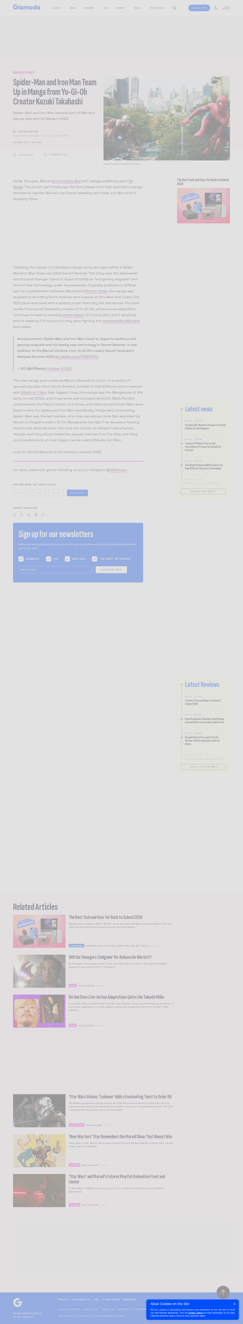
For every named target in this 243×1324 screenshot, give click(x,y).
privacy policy (195, 1313)
